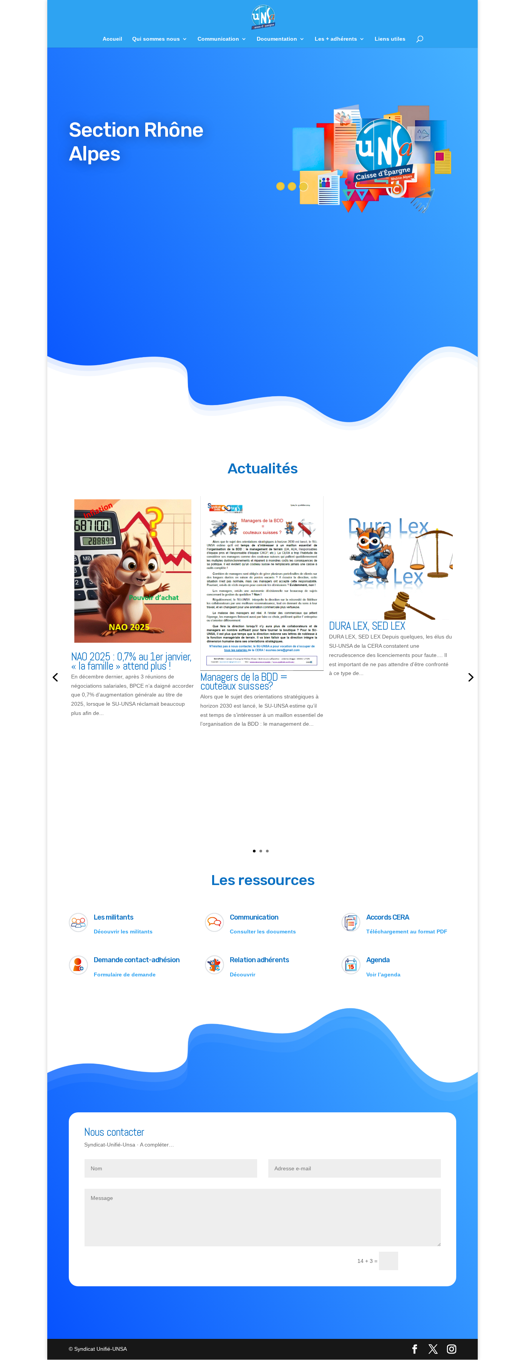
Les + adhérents (336, 39)
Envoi (423, 1261)
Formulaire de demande (125, 974)
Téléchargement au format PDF (406, 931)
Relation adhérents (259, 960)
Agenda (378, 960)
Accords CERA (387, 917)
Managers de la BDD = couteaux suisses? (243, 681)
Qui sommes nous (156, 39)
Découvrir (242, 974)
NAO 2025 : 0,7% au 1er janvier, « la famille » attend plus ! (131, 661)
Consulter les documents (263, 931)
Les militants (113, 917)
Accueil (112, 39)
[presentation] (55, 676)
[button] (254, 851)
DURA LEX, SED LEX (367, 626)
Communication (218, 39)
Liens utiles (390, 39)
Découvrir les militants (123, 931)
